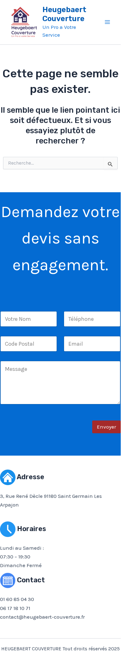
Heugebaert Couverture (64, 14)
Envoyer (106, 427)
